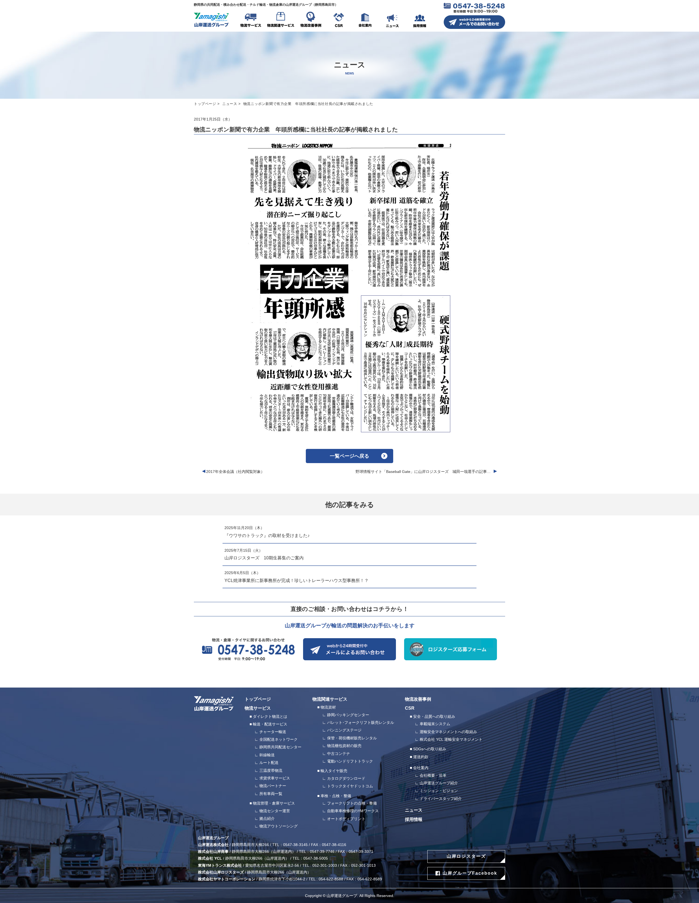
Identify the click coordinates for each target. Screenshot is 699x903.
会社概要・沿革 (433, 775)
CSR (338, 20)
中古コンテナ (338, 753)
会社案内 (365, 20)
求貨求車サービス (274, 778)
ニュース (392, 20)
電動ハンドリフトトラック (350, 761)
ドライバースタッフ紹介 (441, 798)
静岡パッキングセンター (348, 715)
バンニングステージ (344, 730)
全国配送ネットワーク (278, 739)
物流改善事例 (311, 20)
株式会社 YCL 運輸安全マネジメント (451, 739)
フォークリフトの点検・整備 (352, 803)
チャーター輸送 (272, 732)
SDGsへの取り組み (429, 749)
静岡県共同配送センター (280, 747)
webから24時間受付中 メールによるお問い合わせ (349, 649)
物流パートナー (272, 786)
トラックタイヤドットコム (350, 786)
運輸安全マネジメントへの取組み (448, 732)
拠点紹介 (267, 818)
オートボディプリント (346, 819)
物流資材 (328, 707)
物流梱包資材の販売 (344, 745)
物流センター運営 (274, 811)
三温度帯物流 (270, 770)
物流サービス (251, 20)
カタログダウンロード (346, 778)
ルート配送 (269, 762)
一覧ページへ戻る (349, 456)
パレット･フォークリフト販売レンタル (360, 722)
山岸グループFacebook (470, 873)
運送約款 (420, 757)
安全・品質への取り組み (434, 716)
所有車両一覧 (270, 793)
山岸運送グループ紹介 (439, 783)
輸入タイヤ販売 (334, 771)
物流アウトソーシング (278, 826)
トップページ (205, 104)
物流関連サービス (281, 20)
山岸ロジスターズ (466, 856)
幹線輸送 (267, 755)
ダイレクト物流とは (270, 716)
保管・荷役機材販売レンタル (352, 738)
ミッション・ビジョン (439, 790)
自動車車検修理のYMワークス (353, 811)
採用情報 (419, 20)
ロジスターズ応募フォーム (450, 649)
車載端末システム (435, 724)
